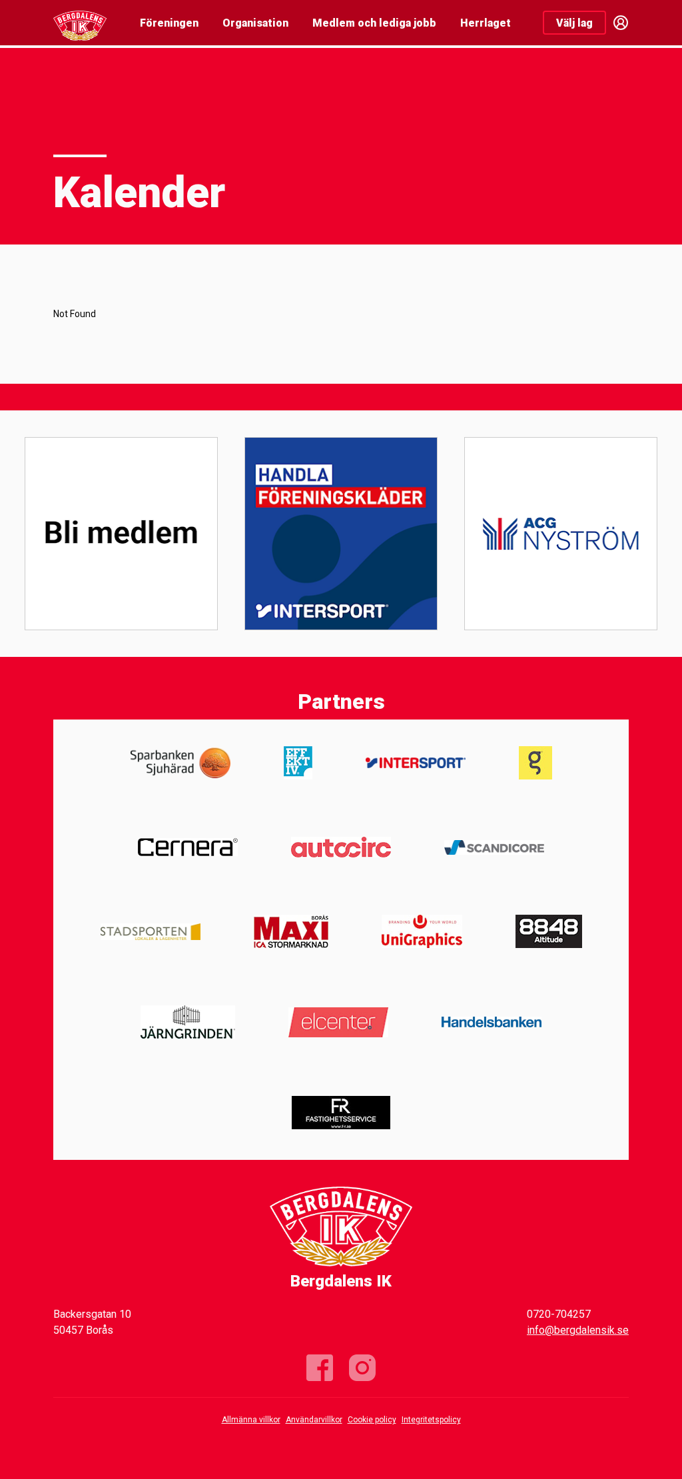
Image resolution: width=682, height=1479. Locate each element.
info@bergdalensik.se (578, 1330)
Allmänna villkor (251, 1419)
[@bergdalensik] (362, 1367)
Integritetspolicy (431, 1419)
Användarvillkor (314, 1419)
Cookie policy (372, 1419)
